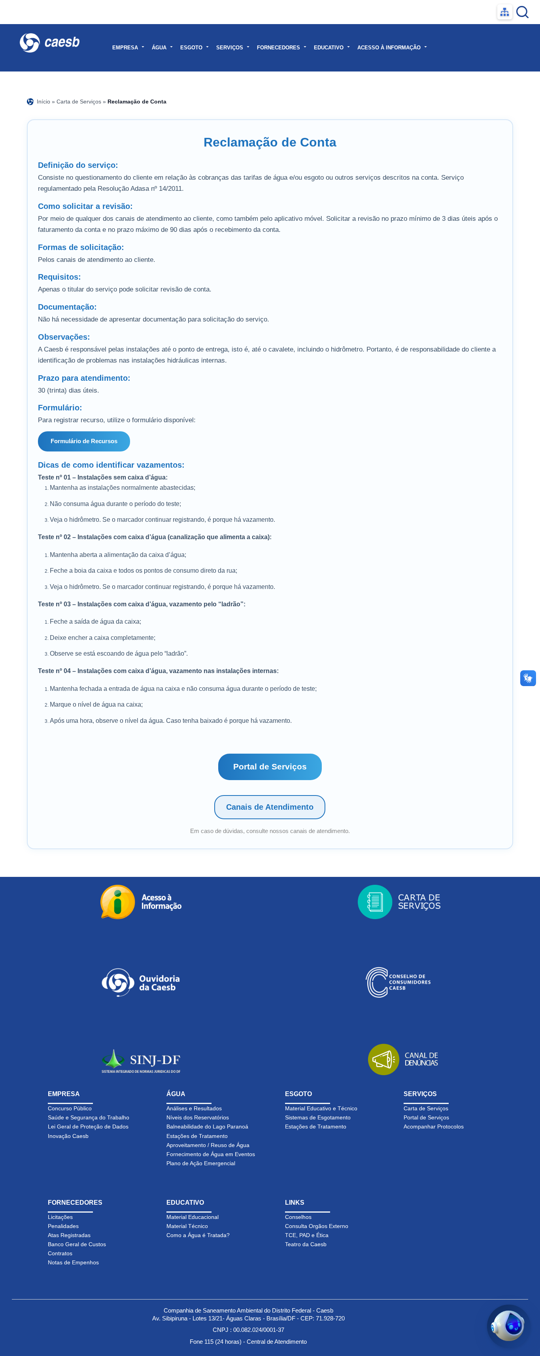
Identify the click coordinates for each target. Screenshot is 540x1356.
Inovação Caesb (68, 1136)
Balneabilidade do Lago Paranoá (207, 1126)
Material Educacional (192, 1217)
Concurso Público (70, 1108)
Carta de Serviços (79, 101)
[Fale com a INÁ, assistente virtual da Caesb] (509, 1326)
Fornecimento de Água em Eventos (210, 1154)
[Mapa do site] (504, 11)
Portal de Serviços (270, 766)
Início (43, 101)
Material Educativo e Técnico (321, 1108)
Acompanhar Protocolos (434, 1126)
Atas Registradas (69, 1235)
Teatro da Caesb (306, 1244)
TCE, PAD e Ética (307, 1235)
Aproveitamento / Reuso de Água (207, 1145)
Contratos (60, 1253)
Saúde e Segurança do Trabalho (88, 1117)
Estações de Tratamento (197, 1136)
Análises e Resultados (194, 1108)
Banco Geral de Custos (77, 1244)
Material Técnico (187, 1226)
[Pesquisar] (522, 12)
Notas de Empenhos (73, 1262)
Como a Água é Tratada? (198, 1235)
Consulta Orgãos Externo (316, 1226)
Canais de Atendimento (269, 807)
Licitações (60, 1217)
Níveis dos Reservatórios (197, 1117)
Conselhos (298, 1217)
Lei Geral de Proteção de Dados (88, 1126)
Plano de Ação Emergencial (200, 1163)
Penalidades (63, 1226)
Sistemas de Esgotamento (318, 1117)
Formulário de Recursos (84, 441)
